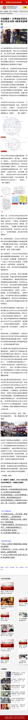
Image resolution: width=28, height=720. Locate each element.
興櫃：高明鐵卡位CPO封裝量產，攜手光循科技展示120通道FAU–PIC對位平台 (23, 647)
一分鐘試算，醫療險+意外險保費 (23, 662)
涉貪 (17, 567)
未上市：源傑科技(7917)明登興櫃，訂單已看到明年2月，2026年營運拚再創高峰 (23, 604)
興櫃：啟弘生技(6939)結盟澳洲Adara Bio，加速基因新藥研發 (5, 619)
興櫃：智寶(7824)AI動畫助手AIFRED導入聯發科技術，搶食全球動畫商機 (7, 592)
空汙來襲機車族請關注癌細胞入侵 (23, 619)
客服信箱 (6, 716)
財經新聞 (6, 11)
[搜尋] (26, 3)
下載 (25, 7)
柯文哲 (7, 567)
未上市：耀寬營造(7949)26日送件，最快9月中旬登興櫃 (7, 649)
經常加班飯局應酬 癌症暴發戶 (7, 607)
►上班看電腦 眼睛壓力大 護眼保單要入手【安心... (11, 533)
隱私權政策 (22, 716)
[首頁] (14, 2)
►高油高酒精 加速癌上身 (9, 530)
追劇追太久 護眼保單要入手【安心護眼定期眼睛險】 (7, 634)
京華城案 (12, 567)
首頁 (1, 11)
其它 (11, 11)
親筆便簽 (21, 567)
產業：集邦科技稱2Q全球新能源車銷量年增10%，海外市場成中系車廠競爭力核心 (5, 662)
